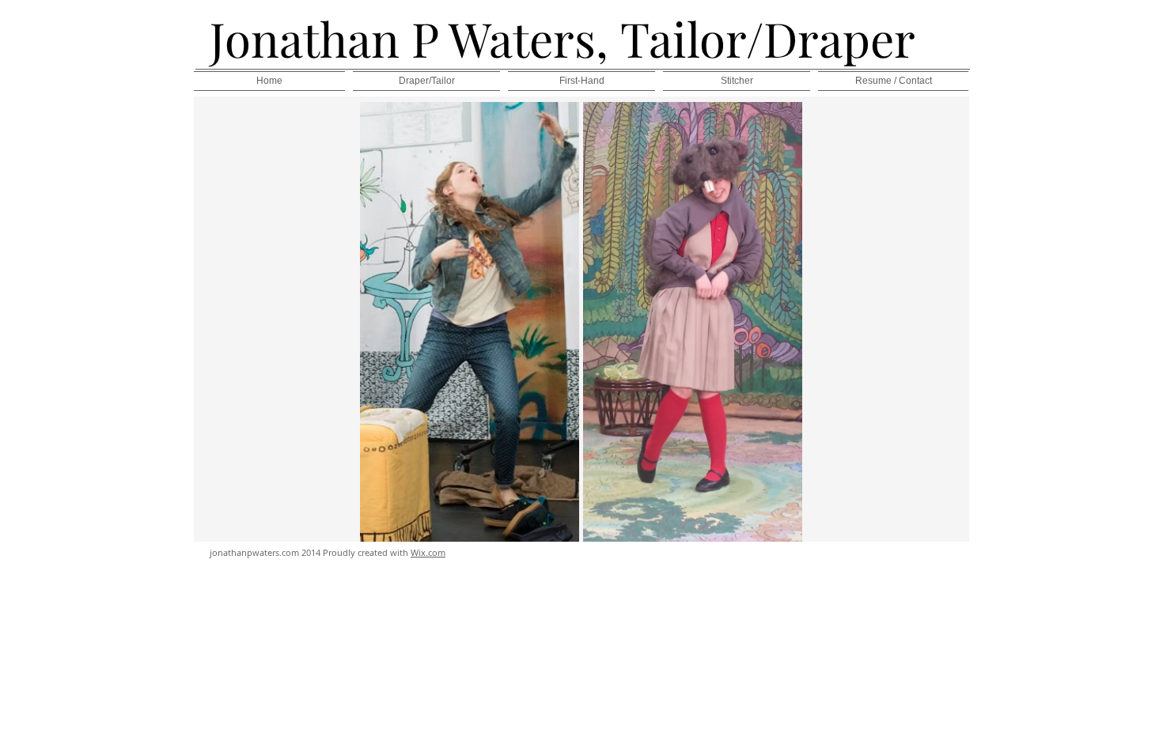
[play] (768, 528)
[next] (773, 330)
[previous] (389, 330)
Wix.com (428, 552)
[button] (469, 322)
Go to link (388, 116)
